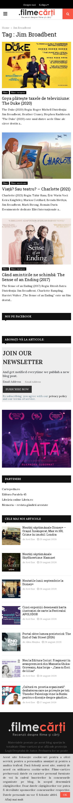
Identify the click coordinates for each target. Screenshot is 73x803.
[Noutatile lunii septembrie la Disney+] (11, 589)
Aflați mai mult (14, 799)
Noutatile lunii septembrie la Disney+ (42, 582)
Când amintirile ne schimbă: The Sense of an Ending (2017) (33, 277)
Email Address (12, 381)
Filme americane (19, 183)
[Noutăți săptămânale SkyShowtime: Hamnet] (11, 562)
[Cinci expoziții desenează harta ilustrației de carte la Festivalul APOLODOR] (11, 615)
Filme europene (18, 92)
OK (65, 795)
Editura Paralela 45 (14, 494)
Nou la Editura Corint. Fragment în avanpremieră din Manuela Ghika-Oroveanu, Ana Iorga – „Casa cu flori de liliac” (46, 665)
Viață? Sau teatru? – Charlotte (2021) (36, 188)
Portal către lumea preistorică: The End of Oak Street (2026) (46, 635)
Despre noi (29, 4)
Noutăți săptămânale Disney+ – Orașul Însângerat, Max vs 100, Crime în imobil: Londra (44, 531)
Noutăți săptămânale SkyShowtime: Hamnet (38, 555)
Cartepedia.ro (11, 489)
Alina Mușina (33, 641)
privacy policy (58, 396)
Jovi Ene (30, 539)
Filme (5, 92)
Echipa (43, 4)
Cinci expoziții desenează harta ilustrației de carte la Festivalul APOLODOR (44, 610)
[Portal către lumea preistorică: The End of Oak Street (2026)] (11, 642)
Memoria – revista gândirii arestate (25, 505)
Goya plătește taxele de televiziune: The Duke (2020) (36, 101)
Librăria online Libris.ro (17, 499)
